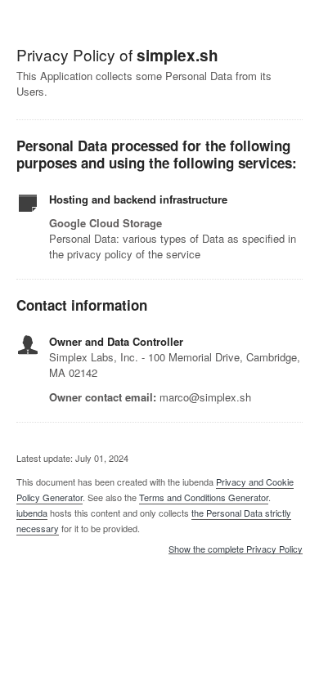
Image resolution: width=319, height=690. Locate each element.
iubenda (31, 512)
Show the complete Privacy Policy (235, 549)
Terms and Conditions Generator (203, 497)
